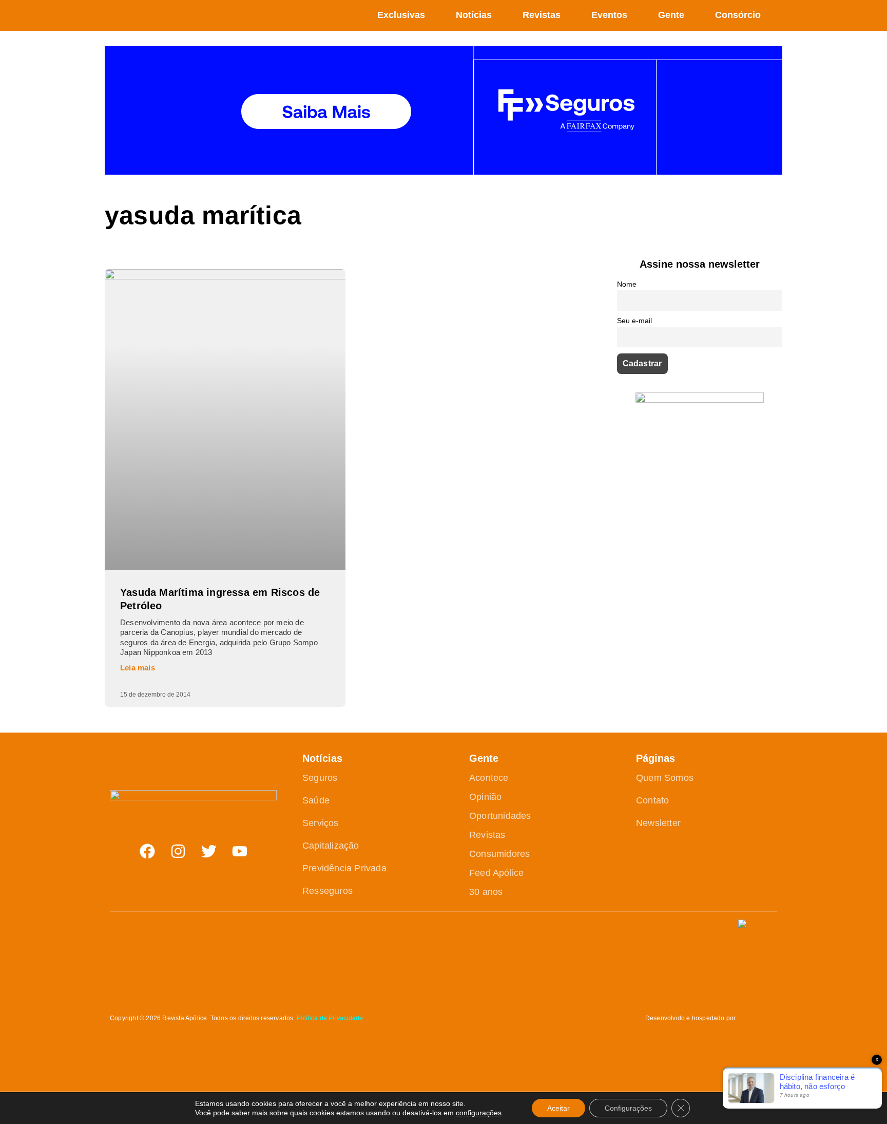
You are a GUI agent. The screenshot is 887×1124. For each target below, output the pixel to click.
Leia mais (137, 667)
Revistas (542, 15)
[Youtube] (239, 851)
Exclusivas (401, 15)
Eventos (609, 15)
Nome (627, 284)
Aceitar (558, 1108)
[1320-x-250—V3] (443, 171)
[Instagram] (178, 851)
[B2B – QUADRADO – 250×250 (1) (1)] (699, 400)
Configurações (628, 1108)
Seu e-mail (634, 320)
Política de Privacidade (330, 1018)
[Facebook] (147, 851)
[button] (776, 15)
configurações (479, 1113)
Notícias (474, 15)
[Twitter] (209, 851)
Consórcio (738, 15)
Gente (671, 15)
